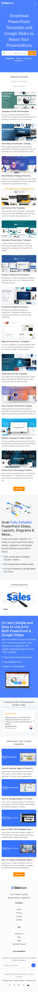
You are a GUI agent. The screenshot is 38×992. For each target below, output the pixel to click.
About (19, 909)
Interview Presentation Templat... (17, 240)
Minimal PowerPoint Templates (16, 341)
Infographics (19, 60)
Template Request (19, 944)
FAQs (19, 941)
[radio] (8, 714)
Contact (19, 920)
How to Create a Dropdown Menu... (18, 860)
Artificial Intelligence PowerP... (15, 307)
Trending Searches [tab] (19, 585)
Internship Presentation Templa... (17, 143)
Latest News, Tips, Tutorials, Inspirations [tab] (19, 742)
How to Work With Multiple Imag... (17, 829)
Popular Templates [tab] (19, 81)
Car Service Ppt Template (13, 208)
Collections (19, 934)
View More (19, 489)
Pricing (19, 913)
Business (19, 58)
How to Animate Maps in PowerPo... (18, 768)
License (19, 916)
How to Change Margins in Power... (18, 799)
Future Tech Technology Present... (17, 470)
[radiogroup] (10, 714)
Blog (19, 937)
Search (32, 53)
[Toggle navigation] (35, 3)
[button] (4, 601)
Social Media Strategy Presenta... (17, 176)
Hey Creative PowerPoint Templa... (17, 406)
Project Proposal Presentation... (16, 275)
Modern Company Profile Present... (18, 438)
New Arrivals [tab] (19, 86)
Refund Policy (19, 981)
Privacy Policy (7, 981)
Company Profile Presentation (15, 111)
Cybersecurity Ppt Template (14, 374)
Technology (27, 58)
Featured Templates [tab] (19, 77)
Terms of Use (31, 981)
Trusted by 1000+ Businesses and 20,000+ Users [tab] (19, 703)
